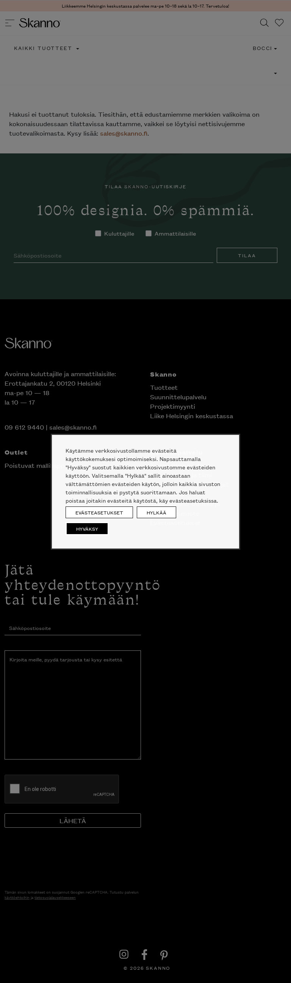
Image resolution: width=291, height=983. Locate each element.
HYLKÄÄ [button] (156, 512)
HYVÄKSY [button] (87, 528)
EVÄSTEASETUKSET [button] (99, 512)
